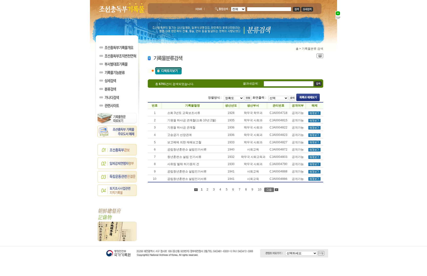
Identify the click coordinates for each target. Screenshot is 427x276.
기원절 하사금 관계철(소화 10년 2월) (191, 120)
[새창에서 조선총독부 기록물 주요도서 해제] (117, 136)
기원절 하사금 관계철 (181, 127)
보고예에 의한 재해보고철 (184, 142)
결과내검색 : (251, 83)
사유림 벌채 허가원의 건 (183, 164)
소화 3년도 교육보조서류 (183, 113)
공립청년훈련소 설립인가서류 (187, 149)
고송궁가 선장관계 (179, 135)
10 (259, 189)
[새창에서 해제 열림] (314, 114)
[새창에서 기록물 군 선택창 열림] (168, 70)
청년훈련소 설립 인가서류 (184, 157)
